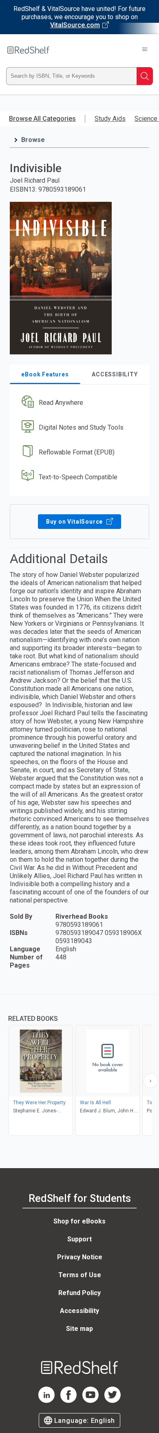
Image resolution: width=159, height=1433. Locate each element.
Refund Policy (79, 1293)
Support (79, 1239)
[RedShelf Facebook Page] (68, 1401)
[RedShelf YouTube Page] (90, 1401)
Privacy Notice (79, 1257)
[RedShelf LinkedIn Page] (46, 1401)
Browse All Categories (42, 118)
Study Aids (110, 118)
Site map (79, 1329)
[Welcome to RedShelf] (28, 50)
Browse (33, 140)
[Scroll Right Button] (151, 1080)
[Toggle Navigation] (145, 50)
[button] (78, 403)
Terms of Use (79, 1275)
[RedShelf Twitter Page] (112, 1401)
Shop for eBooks (79, 1221)
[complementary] (79, 1066)
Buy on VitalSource (75, 521)
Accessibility (79, 1311)
